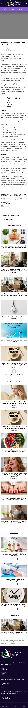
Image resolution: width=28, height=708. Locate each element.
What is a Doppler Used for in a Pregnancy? (14, 580)
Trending (21, 9)
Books (3, 673)
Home (3, 706)
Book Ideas (4, 686)
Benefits (9, 102)
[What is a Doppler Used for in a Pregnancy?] (14, 570)
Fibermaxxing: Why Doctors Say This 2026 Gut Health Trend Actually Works (14, 450)
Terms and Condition (22, 706)
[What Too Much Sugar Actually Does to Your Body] (14, 307)
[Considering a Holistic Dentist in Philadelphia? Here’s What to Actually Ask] (14, 284)
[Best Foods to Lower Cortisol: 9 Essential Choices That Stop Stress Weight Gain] (14, 236)
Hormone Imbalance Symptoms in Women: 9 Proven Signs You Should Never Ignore (14, 270)
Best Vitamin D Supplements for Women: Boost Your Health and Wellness (14, 522)
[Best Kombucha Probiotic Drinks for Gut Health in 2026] (14, 544)
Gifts (3, 674)
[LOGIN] (26, 3)
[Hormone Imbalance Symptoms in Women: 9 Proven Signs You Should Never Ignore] (14, 259)
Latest (6, 9)
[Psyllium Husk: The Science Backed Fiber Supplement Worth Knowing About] (14, 353)
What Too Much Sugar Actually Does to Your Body (14, 317)
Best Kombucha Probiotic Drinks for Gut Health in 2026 (14, 555)
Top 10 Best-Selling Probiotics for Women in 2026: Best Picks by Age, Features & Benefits (14, 474)
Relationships (5, 669)
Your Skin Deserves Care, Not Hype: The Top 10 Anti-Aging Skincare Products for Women (14, 403)
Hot (13, 9)
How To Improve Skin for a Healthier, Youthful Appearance (20, 196)
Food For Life (5, 697)
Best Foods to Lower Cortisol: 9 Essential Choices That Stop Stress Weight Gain (14, 246)
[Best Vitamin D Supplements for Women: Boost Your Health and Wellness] (14, 512)
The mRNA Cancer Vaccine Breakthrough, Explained (14, 340)
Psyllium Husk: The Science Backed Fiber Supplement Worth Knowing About (14, 364)
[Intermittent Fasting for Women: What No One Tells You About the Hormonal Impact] (14, 595)
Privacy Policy (13, 706)
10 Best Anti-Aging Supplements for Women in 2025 (6, 196)
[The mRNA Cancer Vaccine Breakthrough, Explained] (14, 330)
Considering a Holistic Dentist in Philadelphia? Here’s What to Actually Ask (14, 294)
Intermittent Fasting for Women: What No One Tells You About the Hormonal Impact (14, 605)
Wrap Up (9, 104)
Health (18, 225)
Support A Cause (6, 698)
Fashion (4, 672)
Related (9, 106)
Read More (13, 558)
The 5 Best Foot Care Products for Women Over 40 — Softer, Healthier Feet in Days (14, 499)
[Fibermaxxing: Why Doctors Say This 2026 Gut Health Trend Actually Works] (14, 440)
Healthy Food (5, 671)
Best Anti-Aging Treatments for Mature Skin (6, 204)
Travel (3, 684)
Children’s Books (5, 683)
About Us (7, 706)
